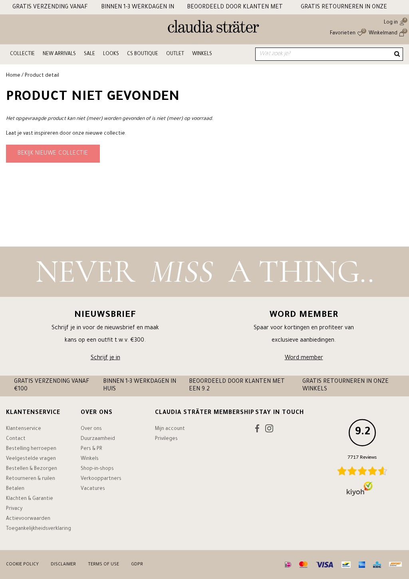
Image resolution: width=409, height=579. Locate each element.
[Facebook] (257, 430)
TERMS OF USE (103, 564)
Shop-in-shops (97, 469)
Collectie (22, 54)
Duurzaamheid (98, 439)
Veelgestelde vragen (31, 459)
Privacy (14, 509)
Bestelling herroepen (31, 449)
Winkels (202, 54)
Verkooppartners (101, 479)
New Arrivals (59, 54)
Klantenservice (23, 429)
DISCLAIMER (63, 564)
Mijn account (170, 429)
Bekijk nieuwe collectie (53, 154)
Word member (304, 358)
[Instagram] (269, 430)
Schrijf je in (105, 358)
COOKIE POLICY (22, 564)
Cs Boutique (142, 54)
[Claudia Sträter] (213, 28)
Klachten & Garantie (29, 499)
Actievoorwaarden (28, 519)
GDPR (137, 564)
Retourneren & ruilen (30, 479)
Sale (89, 54)
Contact (16, 439)
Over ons (91, 429)
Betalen (15, 489)
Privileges (166, 439)
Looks (111, 54)
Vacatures (93, 489)
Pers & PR (91, 449)
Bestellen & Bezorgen (31, 469)
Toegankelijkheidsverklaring (38, 529)
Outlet (175, 54)
